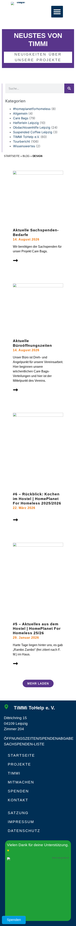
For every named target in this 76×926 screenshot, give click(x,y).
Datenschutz (24, 831)
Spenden (18, 791)
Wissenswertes (24, 146)
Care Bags (20, 118)
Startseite (12, 156)
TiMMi (14, 773)
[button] (57, 11)
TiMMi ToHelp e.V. (26, 137)
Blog (26, 156)
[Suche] (69, 88)
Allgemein (20, 113)
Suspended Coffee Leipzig (32, 132)
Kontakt (18, 800)
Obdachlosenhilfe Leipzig (31, 127)
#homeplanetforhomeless (31, 109)
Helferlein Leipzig (26, 123)
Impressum (21, 822)
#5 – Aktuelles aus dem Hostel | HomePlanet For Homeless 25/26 (37, 628)
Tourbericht (21, 141)
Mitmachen (21, 782)
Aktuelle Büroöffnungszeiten (32, 343)
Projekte (19, 764)
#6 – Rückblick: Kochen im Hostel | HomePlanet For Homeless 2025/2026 (37, 498)
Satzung (18, 813)
